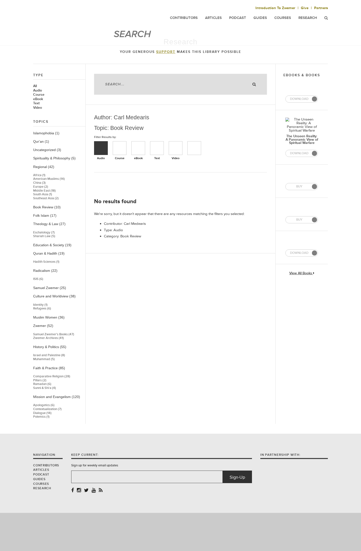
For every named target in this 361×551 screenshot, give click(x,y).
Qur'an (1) (41, 141)
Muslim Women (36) (49, 317)
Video (37, 108)
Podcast (41, 474)
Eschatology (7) (44, 232)
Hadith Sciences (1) (46, 262)
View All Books (301, 273)
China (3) (39, 183)
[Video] (175, 148)
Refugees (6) (42, 308)
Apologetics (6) (44, 405)
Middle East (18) (44, 191)
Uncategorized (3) (47, 150)
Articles (41, 470)
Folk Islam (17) (44, 215)
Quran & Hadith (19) (49, 253)
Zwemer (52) (43, 325)
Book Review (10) (47, 207)
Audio (37, 90)
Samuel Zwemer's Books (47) (53, 334)
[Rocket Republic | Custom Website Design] (180, 531)
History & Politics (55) (49, 347)
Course (38, 95)
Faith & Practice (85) (49, 368)
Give (304, 8)
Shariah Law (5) (44, 236)
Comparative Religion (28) (51, 376)
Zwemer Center (72, 14)
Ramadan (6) (42, 384)
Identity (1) (40, 305)
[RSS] (101, 490)
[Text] (157, 148)
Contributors (46, 465)
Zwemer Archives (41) (48, 338)
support (165, 52)
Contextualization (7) (47, 409)
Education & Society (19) (52, 245)
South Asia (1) (42, 194)
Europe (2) (40, 187)
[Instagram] (79, 490)
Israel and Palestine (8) (49, 355)
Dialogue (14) (42, 413)
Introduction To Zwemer (275, 8)
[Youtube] (94, 490)
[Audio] (101, 148)
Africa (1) (39, 175)
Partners (321, 8)
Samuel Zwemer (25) (49, 288)
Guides (39, 479)
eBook (38, 99)
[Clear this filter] (194, 148)
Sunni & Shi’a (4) (44, 388)
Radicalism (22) (45, 270)
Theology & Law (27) (49, 224)
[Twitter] (86, 490)
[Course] (119, 148)
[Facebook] (72, 490)
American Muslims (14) (49, 179)
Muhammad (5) (44, 359)
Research (307, 18)
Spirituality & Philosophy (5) (54, 158)
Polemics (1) (41, 417)
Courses (282, 18)
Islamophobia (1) (46, 133)
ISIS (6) (38, 279)
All (35, 86)
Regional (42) (43, 166)
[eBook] (138, 148)
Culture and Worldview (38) (54, 296)
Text (36, 103)
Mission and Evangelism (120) (56, 396)
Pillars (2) (39, 380)
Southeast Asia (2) (46, 198)
